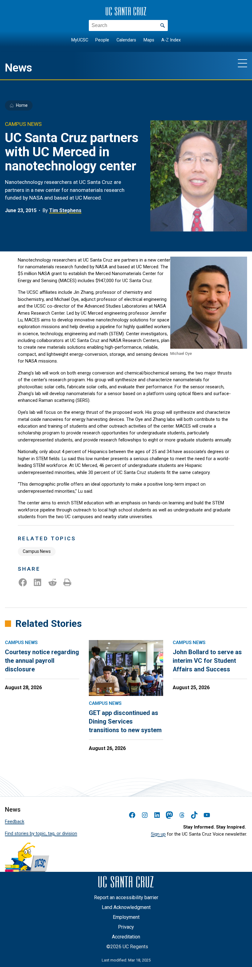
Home (22, 105)
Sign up (158, 834)
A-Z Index (171, 40)
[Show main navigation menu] (242, 63)
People (102, 40)
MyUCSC (79, 40)
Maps (149, 40)
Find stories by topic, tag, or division (41, 833)
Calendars (126, 40)
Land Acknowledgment (126, 907)
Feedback (14, 821)
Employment (126, 917)
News (18, 67)
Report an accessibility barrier (126, 897)
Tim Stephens (65, 210)
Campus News (37, 551)
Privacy (126, 927)
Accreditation (126, 937)
